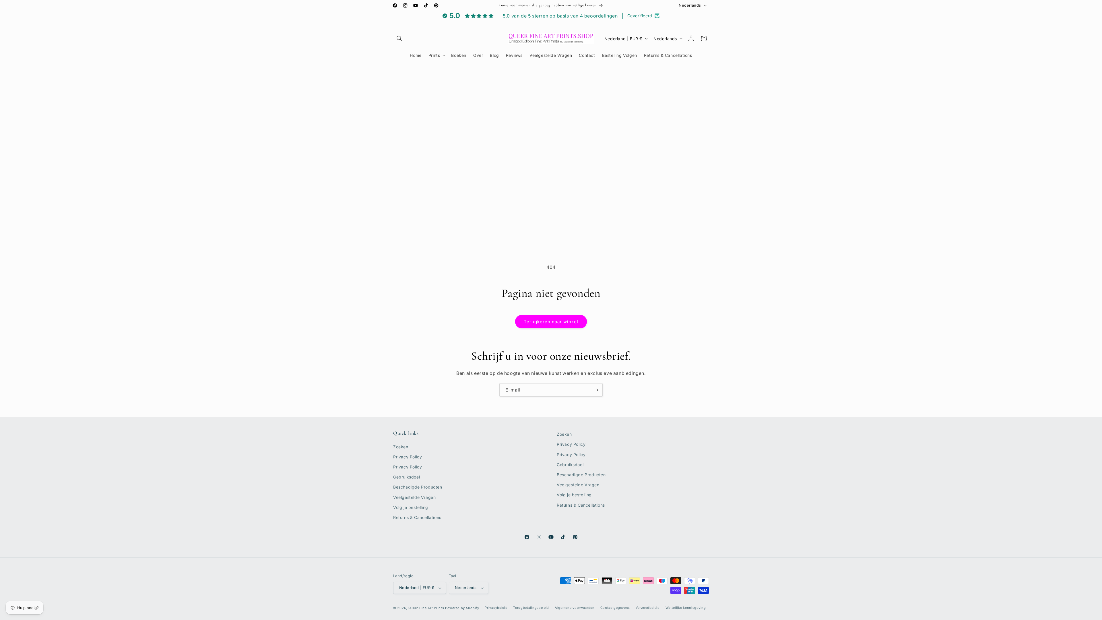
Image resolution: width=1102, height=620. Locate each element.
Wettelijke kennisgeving (686, 608)
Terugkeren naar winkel (551, 321)
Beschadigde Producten (417, 487)
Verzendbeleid (648, 608)
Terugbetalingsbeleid (531, 608)
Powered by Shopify (462, 608)
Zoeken (400, 446)
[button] (399, 38)
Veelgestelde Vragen (414, 497)
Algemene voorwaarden (575, 608)
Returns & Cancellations (417, 517)
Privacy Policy (407, 456)
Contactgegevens (615, 608)
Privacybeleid (496, 608)
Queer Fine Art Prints (426, 608)
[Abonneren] (596, 390)
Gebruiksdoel (406, 476)
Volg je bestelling (410, 507)
